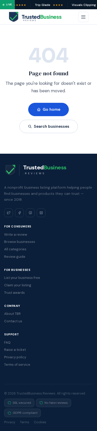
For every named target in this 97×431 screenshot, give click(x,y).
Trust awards (14, 292)
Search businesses (51, 126)
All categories (15, 249)
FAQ (7, 342)
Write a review (15, 234)
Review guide (14, 256)
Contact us (13, 321)
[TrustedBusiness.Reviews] (40, 17)
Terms (24, 422)
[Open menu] (83, 17)
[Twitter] (8, 212)
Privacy (9, 422)
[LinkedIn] (41, 212)
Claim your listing (17, 285)
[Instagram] (30, 212)
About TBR (12, 313)
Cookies (40, 422)
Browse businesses (19, 242)
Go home (51, 109)
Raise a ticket (15, 349)
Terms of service (17, 364)
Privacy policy (15, 357)
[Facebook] (19, 212)
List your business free (22, 278)
